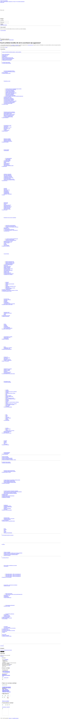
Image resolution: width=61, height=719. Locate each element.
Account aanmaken (3, 30)
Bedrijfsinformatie (6, 596)
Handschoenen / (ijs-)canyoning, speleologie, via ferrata (10, 290)
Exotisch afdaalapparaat (7, 178)
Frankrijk (5, 441)
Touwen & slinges (4, 209)
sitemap (10, 718)
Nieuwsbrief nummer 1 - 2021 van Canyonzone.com (13, 574)
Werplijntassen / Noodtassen (8, 347)
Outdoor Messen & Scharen (6, 315)
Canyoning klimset (6, 161)
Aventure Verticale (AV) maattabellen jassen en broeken (13, 88)
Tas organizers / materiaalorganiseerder (9, 303)
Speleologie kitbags (6, 517)
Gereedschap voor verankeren (8, 274)
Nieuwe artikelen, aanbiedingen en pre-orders (10, 565)
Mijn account (2, 2)
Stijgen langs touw (4, 180)
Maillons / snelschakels (7, 267)
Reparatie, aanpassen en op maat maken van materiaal (11, 553)
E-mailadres (2, 20)
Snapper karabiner (6, 149)
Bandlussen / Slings (6, 228)
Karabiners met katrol (7, 208)
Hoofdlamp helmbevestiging (8, 506)
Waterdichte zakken (6, 312)
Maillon (5, 162)
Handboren (7, 282)
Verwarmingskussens (7, 372)
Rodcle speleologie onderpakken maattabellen (10, 493)
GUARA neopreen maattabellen (10, 91)
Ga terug (6, 47)
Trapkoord (5, 188)
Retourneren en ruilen (7, 595)
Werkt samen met (4, 631)
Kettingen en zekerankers (7, 272)
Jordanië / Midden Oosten (9, 396)
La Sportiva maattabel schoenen (8, 116)
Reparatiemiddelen (6, 453)
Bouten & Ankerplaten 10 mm (10, 262)
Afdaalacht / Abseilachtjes (7, 174)
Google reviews (6, 677)
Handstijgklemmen (6, 193)
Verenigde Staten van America (10, 430)
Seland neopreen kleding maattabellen (11, 92)
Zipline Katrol (6, 202)
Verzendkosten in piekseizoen (10, 613)
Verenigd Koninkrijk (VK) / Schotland (11, 403)
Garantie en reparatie (7, 615)
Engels (7, 415)
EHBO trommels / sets (7, 337)
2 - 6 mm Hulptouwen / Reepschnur (9, 229)
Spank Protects (6, 126)
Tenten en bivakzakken (5, 520)
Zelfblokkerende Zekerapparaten (8, 177)
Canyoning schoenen (5, 104)
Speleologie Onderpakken (5, 483)
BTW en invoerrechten (9, 593)
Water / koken (6, 358)
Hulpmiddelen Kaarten (7, 381)
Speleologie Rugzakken (7, 519)
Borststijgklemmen (6, 191)
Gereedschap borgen (9, 288)
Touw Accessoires (6, 245)
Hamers (7, 285)
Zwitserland (7, 406)
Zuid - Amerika (8, 405)
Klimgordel (5, 189)
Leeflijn (5, 243)
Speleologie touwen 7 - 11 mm (8, 241)
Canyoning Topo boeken (7, 382)
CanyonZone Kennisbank (6, 675)
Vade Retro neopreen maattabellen (10, 95)
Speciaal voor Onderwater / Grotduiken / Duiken (9, 459)
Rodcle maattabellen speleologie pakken (9, 481)
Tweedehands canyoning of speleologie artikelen (11, 554)
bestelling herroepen (15, 718)
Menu (1, 40)
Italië (4, 443)
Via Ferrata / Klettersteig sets (6, 289)
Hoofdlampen (6, 505)
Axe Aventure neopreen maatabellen (11, 89)
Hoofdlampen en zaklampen (6, 497)
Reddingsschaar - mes (7, 348)
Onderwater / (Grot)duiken (6, 691)
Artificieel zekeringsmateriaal (8, 264)
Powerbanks (5, 509)
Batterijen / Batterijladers (7, 508)
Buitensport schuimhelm (7, 139)
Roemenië (7, 399)
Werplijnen (5, 244)
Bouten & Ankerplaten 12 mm (10, 263)
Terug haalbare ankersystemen (8, 270)
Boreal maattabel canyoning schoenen (9, 114)
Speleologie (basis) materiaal (6, 687)
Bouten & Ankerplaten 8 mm (10, 261)
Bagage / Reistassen (5, 72)
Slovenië (7, 401)
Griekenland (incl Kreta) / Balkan (10, 393)
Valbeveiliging (6, 190)
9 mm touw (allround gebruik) (10, 239)
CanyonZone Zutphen (7, 627)
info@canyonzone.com (6, 671)
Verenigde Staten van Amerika (10, 404)
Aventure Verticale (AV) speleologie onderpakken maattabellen (13, 491)
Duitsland (7, 392)
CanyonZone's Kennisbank (6, 629)
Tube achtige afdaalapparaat (8, 175)
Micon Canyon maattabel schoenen (9, 115)
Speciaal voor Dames (5, 456)
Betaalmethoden (6, 614)
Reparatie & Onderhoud (5, 444)
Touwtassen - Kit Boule (7, 299)
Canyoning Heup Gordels (7, 125)
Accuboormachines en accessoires (9, 273)
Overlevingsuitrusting (7, 327)
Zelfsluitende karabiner (7, 160)
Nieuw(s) (14, 1)
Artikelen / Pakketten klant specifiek (7, 59)
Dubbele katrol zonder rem (7, 206)
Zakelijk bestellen (5, 1)
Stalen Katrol (6, 203)
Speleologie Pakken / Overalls (6, 472)
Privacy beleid (4, 634)
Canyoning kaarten (6, 420)
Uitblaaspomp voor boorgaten (10, 283)
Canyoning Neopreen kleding (6, 73)
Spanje (7, 429)
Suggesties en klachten (7, 616)
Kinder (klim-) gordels (7, 128)
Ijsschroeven (5, 371)
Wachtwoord (2, 22)
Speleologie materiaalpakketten (6, 462)
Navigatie (5, 324)
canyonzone (2, 645)
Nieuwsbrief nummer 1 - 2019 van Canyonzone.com (13, 576)
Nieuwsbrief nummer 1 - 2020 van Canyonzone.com (13, 575)
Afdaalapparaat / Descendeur (8, 176)
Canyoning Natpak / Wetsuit (8, 97)
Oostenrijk (7, 390)
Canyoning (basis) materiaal (6, 62)
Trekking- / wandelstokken (7, 360)
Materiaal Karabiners (7, 164)
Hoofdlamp (5, 325)
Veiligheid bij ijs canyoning (8, 368)
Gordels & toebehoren (5, 117)
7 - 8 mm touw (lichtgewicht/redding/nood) (12, 238)
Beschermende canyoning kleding (8, 98)
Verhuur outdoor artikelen (5, 54)
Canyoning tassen (6, 298)
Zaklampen (5, 507)
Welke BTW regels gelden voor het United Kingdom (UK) (14, 594)
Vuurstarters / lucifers (7, 357)
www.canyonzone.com (6, 672)
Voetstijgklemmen (6, 192)
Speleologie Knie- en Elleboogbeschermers (8, 495)
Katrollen (3, 194)
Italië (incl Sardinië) (8, 395)
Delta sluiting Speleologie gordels (8, 165)
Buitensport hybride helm (7, 140)
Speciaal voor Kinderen (5, 457)
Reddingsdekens (6, 338)
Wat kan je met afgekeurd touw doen (11, 226)
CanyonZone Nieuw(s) (5, 557)
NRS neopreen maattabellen (10, 94)
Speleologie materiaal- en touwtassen (9, 518)
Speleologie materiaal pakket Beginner (9, 470)
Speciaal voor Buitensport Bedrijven (7, 458)
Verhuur (1, 1)
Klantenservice (11, 1)
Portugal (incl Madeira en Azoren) (10, 398)
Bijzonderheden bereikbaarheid (10, 605)
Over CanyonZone (4, 618)
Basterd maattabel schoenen (8, 113)
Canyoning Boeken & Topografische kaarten (8, 373)
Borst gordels (6, 127)
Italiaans (7, 418)
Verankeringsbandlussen (7, 266)
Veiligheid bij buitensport (5, 316)
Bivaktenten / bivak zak (7, 359)
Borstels (7, 284)
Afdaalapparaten (4, 166)
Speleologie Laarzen (5, 494)
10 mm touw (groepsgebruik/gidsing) (11, 240)
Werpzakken (5, 300)
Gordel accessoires (6, 130)
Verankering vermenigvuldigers (8, 268)
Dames (3, 689)
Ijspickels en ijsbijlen (7, 370)
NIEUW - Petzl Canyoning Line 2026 (7, 57)
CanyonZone (6, 626)
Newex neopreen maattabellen (10, 93)
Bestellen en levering (7, 585)
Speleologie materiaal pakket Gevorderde (10, 471)
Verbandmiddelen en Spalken (8, 336)
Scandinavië (7, 400)
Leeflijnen (5, 129)
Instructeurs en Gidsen (5, 690)
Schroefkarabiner (6, 150)
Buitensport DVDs (6, 432)
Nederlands (7, 417)
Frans (6, 416)
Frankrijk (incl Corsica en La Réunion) (11, 391)
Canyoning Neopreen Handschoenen (9, 102)
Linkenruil (3, 632)
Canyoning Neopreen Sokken (8, 103)
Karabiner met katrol (7, 163)
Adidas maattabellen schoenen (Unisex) (9, 112)
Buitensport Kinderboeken (7, 431)
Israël (6, 394)
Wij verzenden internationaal (20, 1)
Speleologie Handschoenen (6, 496)
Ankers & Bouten (6, 253)
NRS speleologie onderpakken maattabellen (10, 492)
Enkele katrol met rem (7, 205)
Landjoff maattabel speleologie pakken (9, 480)
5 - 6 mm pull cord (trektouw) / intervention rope (11, 230)
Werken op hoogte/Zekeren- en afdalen (9, 179)
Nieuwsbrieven (6, 566)
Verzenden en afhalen (7, 606)
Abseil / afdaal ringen (7, 269)
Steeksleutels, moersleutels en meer (11, 286)
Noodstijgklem (6, 326)
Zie (9, 665)
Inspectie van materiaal (7, 555)
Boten (5, 314)
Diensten (3, 544)
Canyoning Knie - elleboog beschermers (9, 101)
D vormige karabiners (9, 158)
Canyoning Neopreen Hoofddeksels (9, 99)
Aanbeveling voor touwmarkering (10, 225)
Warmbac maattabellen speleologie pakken (10, 482)
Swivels (5, 204)
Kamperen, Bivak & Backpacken (7, 349)
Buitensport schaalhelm (7, 138)
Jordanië (5, 531)
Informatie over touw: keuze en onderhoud (10, 217)
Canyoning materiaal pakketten (6, 63)
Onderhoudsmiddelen (7, 452)
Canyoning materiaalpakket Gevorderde (9, 71)
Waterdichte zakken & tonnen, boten (7, 304)
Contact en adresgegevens (7, 597)
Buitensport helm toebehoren (8, 141)
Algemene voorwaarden (5, 635)
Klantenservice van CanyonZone (6, 577)
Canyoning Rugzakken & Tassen (6, 291)
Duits (6, 414)
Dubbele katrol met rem (7, 207)
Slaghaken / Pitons (6, 271)
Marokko (7, 397)
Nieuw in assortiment (5, 55)
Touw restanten (6, 227)
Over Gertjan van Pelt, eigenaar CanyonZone (8, 630)
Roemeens (7, 419)
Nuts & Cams (6, 265)
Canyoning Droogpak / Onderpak (8, 100)
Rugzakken (5, 301)
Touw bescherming (6, 242)
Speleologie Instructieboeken (8, 532)
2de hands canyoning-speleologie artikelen (8, 58)
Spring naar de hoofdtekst (4, 0)
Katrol (5, 346)
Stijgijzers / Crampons (7, 369)
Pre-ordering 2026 (4, 56)
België (5, 528)
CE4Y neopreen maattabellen (10, 90)
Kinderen (6, 689)
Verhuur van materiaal (7, 552)
